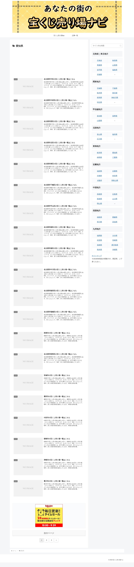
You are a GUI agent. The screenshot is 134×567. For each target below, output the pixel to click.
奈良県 (114, 176)
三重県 (114, 157)
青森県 (99, 65)
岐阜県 (99, 153)
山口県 (114, 199)
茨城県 (99, 88)
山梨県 (99, 121)
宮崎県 (114, 240)
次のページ (49, 533)
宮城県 (99, 74)
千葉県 (114, 88)
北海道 (99, 60)
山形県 (114, 65)
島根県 (99, 199)
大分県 (114, 236)
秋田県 (114, 60)
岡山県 (99, 203)
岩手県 (99, 70)
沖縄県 (114, 250)
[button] (120, 46)
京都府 (99, 176)
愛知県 (114, 153)
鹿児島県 (114, 245)
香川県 (99, 222)
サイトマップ (97, 256)
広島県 (114, 194)
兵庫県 (114, 171)
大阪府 (99, 180)
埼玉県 (99, 102)
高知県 (114, 222)
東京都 (114, 93)
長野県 (114, 116)
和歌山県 (114, 180)
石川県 (99, 139)
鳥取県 (99, 194)
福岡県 (99, 236)
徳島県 (99, 217)
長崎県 (99, 245)
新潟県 (99, 116)
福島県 (114, 70)
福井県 (114, 134)
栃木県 (99, 93)
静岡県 (99, 157)
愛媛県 (114, 217)
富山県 (99, 134)
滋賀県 (99, 171)
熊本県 (99, 250)
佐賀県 (99, 240)
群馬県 (99, 97)
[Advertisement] (48, 61)
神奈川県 (114, 97)
